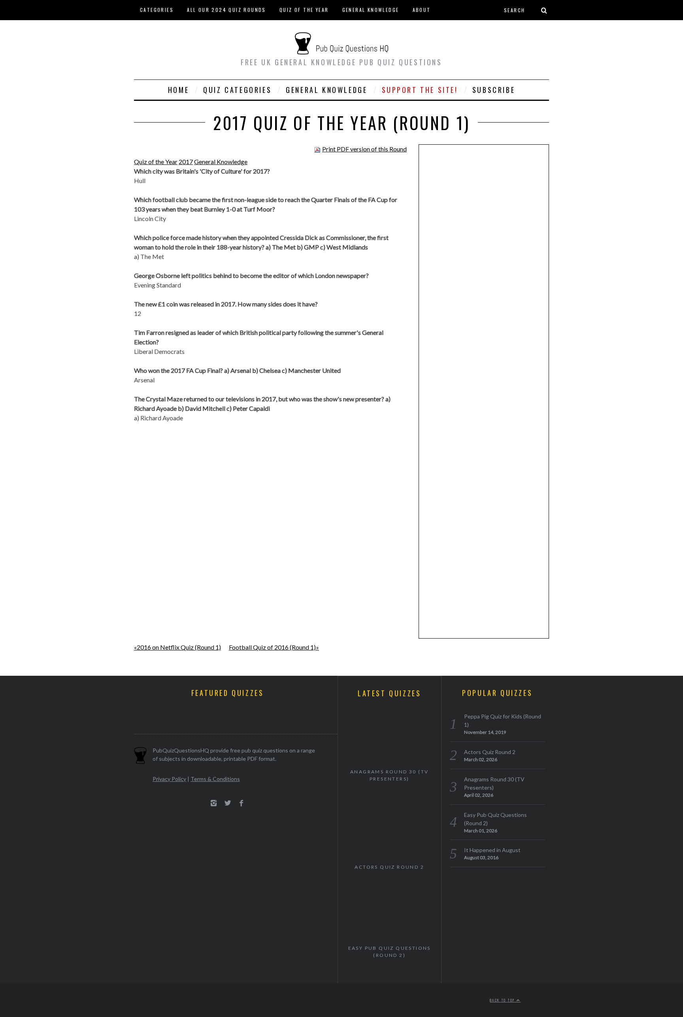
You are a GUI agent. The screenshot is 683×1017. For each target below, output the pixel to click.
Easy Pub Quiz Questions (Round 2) (389, 951)
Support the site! (420, 90)
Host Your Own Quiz (170, 29)
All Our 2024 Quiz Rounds (226, 9)
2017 (186, 161)
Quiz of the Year (303, 9)
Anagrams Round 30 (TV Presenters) (389, 775)
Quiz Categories (237, 90)
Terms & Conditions (215, 778)
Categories (157, 9)
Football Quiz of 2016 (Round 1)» (274, 647)
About (422, 9)
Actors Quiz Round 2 (389, 867)
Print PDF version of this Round (364, 149)
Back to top (503, 1000)
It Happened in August (492, 850)
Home (178, 90)
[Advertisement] (483, 272)
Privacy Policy (169, 778)
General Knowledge (370, 9)
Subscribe (493, 90)
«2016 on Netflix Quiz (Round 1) (177, 647)
